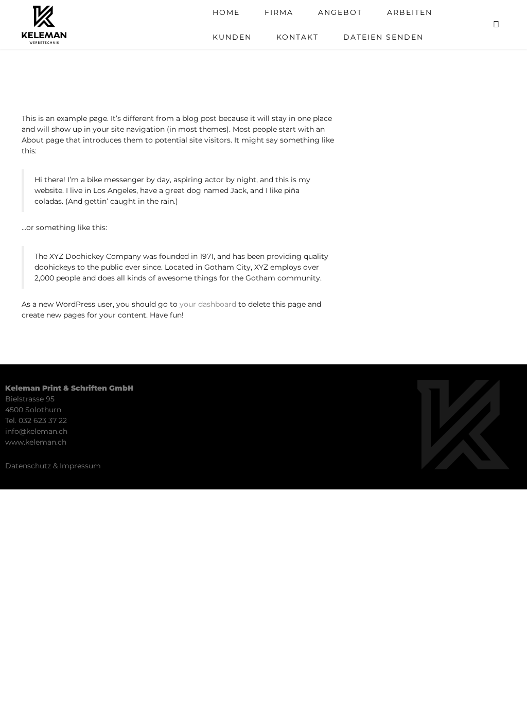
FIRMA (279, 12)
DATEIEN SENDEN (383, 37)
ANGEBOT (340, 12)
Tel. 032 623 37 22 (36, 420)
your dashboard (208, 304)
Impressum (80, 465)
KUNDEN (232, 37)
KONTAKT (297, 37)
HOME (226, 12)
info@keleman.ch (36, 431)
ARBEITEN (409, 12)
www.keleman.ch (35, 442)
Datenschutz (28, 465)
